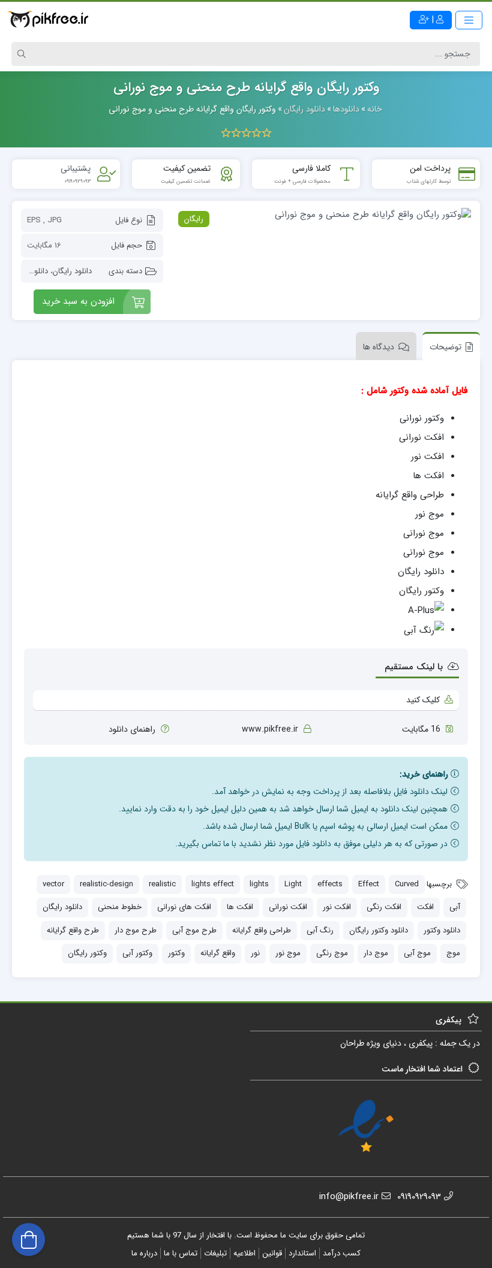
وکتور (176, 953)
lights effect (212, 884)
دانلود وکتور (442, 930)
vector (53, 884)
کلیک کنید (423, 700)
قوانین (272, 1253)
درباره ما (144, 1253)
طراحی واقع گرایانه (261, 930)
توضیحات (445, 347)
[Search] (23, 54)
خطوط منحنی (120, 907)
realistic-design (106, 884)
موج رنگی (332, 953)
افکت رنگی (384, 907)
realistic (162, 884)
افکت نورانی (288, 907)
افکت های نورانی (184, 907)
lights (259, 884)
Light (293, 884)
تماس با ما (180, 1253)
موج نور (288, 953)
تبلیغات (215, 1253)
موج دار (376, 953)
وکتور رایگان (87, 953)
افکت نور (337, 907)
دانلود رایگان (72, 271)
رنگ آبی (320, 930)
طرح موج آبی (194, 930)
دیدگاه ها (378, 347)
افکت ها (240, 907)
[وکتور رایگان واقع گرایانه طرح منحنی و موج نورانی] (323, 215)
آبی (454, 907)
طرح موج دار (136, 930)
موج (453, 953)
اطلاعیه (244, 1253)
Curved (407, 884)
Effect (368, 884)
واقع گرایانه (217, 953)
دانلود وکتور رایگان (378, 930)
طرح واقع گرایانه (73, 930)
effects (330, 884)
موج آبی (417, 953)
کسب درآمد (342, 1253)
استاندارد (302, 1253)
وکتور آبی (137, 953)
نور (255, 953)
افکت (425, 907)
